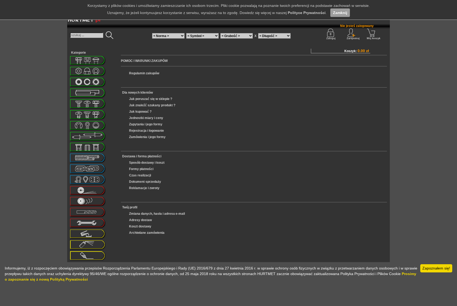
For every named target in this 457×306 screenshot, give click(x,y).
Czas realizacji (140, 175)
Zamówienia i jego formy (147, 137)
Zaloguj (331, 38)
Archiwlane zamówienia (146, 233)
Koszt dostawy (140, 226)
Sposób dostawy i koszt (146, 163)
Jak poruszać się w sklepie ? (150, 99)
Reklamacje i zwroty (144, 188)
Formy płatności (141, 169)
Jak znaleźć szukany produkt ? (152, 105)
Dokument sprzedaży (145, 182)
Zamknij (340, 13)
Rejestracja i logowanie (146, 131)
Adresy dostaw (140, 220)
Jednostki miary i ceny (146, 118)
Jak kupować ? (140, 111)
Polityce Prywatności (307, 13)
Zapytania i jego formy (145, 124)
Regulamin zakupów (144, 73)
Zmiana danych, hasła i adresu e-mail (157, 214)
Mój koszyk (373, 38)
